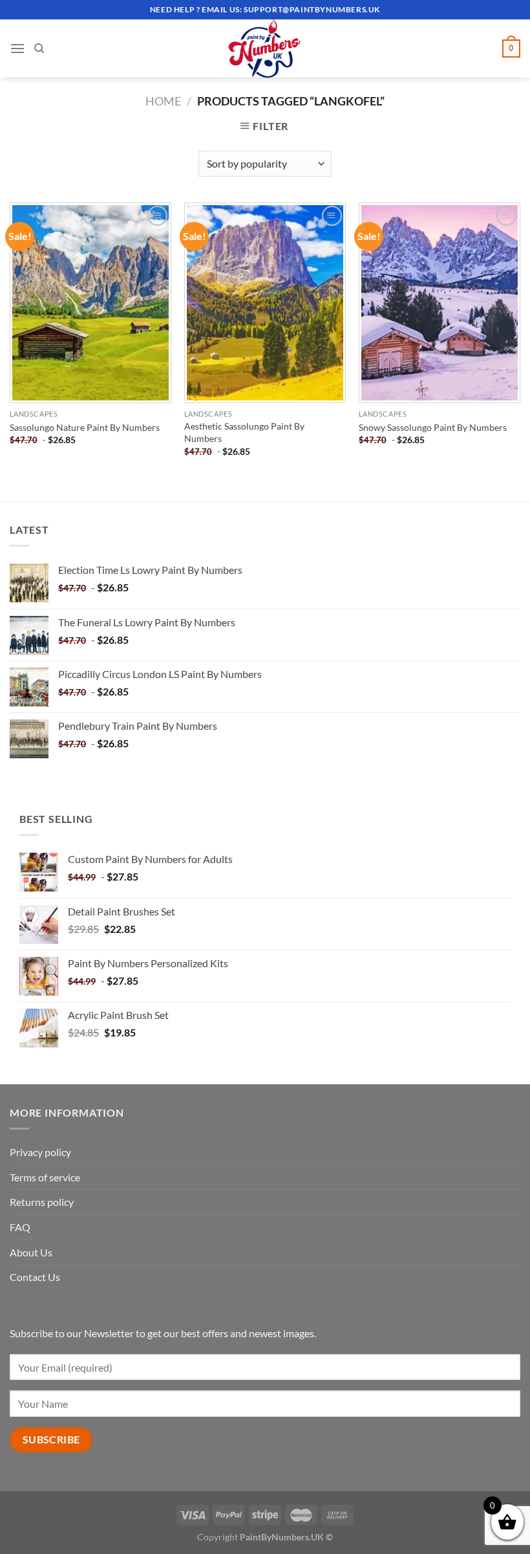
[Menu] (17, 48)
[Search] (39, 48)
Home (163, 101)
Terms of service (45, 1177)
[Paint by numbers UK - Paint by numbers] (265, 48)
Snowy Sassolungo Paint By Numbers (433, 427)
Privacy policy (40, 1152)
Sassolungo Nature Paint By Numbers (85, 427)
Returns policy (42, 1202)
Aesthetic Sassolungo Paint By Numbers (244, 432)
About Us (31, 1252)
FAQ (20, 1227)
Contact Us (35, 1277)
